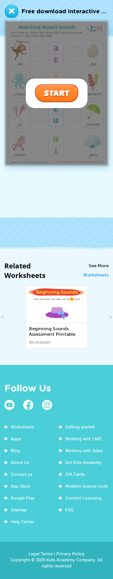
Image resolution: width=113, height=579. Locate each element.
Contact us (21, 474)
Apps (16, 438)
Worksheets (96, 275)
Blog (15, 450)
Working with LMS (83, 438)
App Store (20, 486)
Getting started (80, 427)
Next (110, 317)
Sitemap (19, 510)
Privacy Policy (70, 553)
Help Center (22, 521)
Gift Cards (75, 474)
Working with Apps (84, 450)
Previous (3, 317)
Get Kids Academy (83, 462)
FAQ (69, 510)
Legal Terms (41, 553)
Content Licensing (83, 498)
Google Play (23, 498)
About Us (20, 462)
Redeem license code (86, 486)
